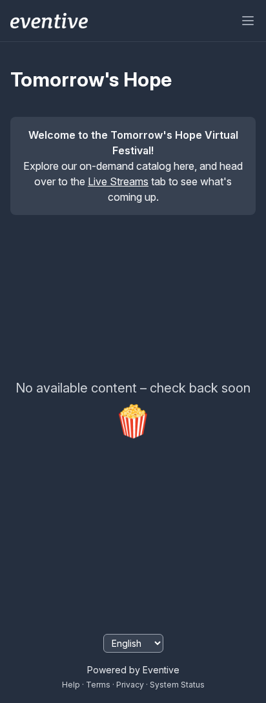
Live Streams (118, 181)
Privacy (130, 684)
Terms (98, 684)
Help (71, 684)
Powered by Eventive (133, 669)
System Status (177, 684)
